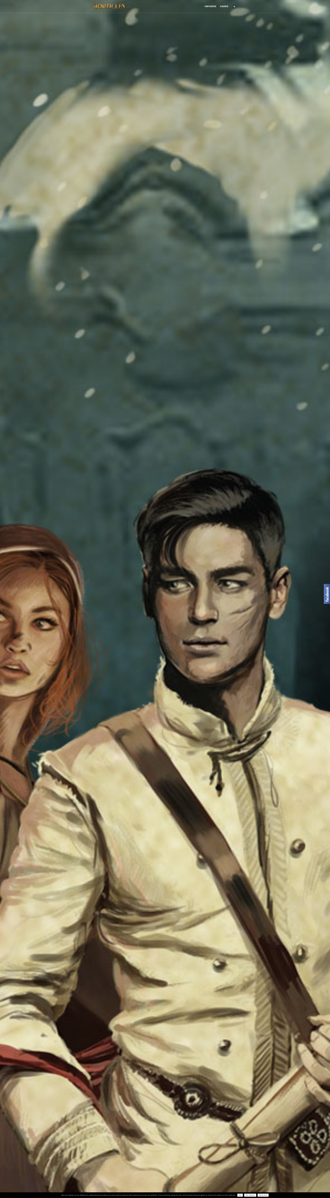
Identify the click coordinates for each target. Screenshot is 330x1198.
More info (263, 1195)
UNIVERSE (210, 6)
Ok (240, 1195)
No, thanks (250, 1195)
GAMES (224, 6)
